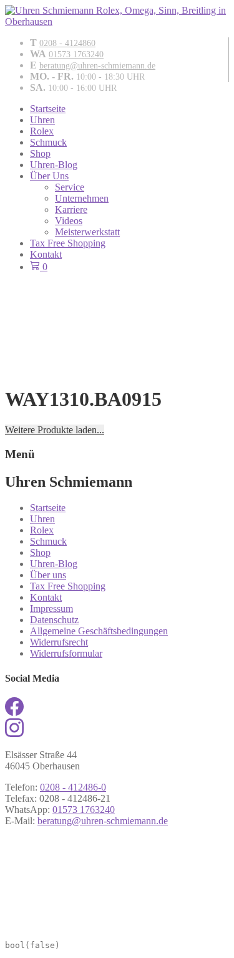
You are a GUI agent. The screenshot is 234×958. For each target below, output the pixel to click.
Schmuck (48, 142)
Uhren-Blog (53, 164)
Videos (68, 220)
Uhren (42, 120)
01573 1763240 (76, 54)
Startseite (48, 108)
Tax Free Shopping (67, 243)
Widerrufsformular (66, 653)
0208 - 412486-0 (73, 787)
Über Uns (49, 176)
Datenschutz (54, 619)
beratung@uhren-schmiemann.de (97, 65)
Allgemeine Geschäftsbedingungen (99, 631)
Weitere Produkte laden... (54, 430)
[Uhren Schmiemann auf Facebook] (14, 712)
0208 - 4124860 (67, 43)
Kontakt (46, 254)
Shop (40, 153)
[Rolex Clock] (117, 306)
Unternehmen (82, 198)
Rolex (42, 131)
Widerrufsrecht (59, 642)
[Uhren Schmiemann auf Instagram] (14, 733)
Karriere (71, 209)
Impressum (51, 608)
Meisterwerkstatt (87, 232)
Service (69, 187)
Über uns (48, 575)
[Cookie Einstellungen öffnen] (98, 926)
